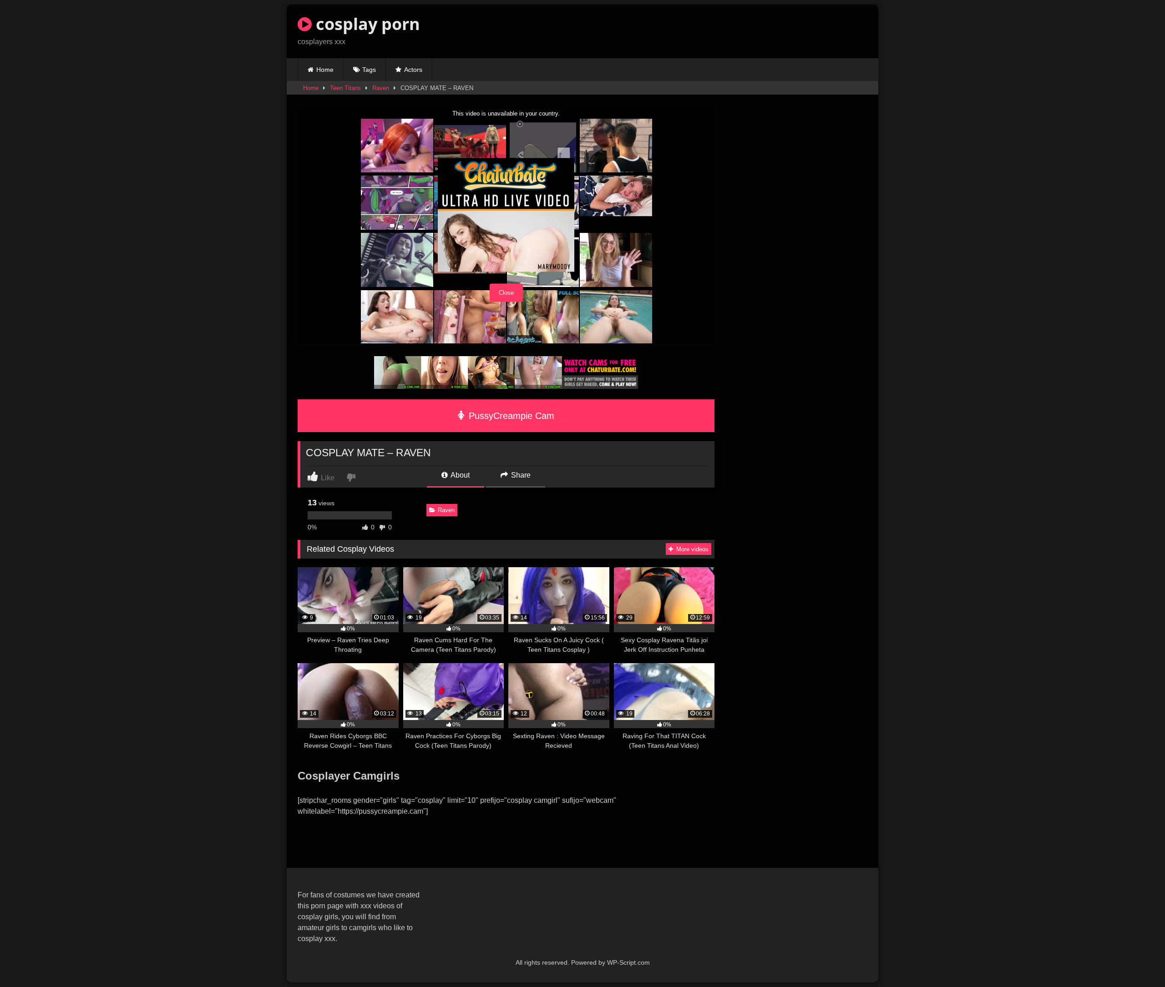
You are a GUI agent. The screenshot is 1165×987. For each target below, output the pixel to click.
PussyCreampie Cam (510, 416)
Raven (380, 88)
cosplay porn (366, 24)
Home (325, 69)
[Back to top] (1137, 960)
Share (520, 475)
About (459, 475)
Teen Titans (345, 88)
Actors (413, 69)
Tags (369, 69)
